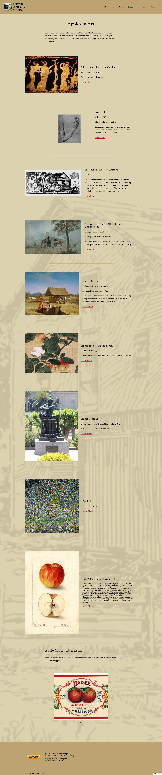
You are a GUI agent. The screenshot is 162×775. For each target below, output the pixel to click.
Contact (146, 7)
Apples (130, 7)
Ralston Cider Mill (37, 773)
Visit (112, 7)
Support (153, 7)
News (139, 7)
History (121, 7)
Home (106, 7)
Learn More (86, 82)
